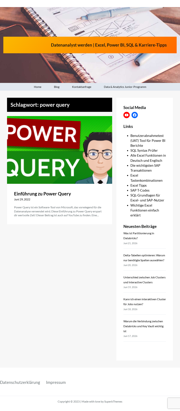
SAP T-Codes (139, 190)
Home (37, 86)
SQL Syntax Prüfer (144, 150)
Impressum (56, 382)
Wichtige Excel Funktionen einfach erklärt (144, 210)
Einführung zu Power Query (42, 194)
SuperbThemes (113, 401)
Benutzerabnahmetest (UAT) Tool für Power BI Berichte (147, 140)
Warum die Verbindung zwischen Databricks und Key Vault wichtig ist (143, 326)
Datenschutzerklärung (20, 382)
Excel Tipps (138, 185)
